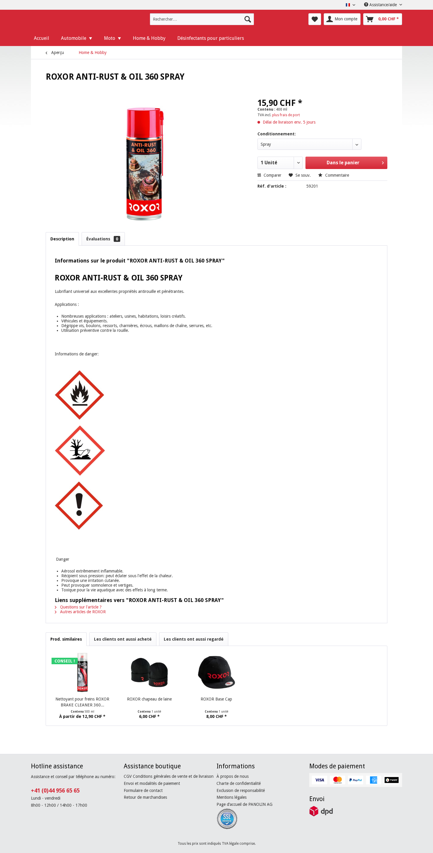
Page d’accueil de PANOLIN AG (244, 804)
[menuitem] (202, 19)
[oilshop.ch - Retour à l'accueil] (71, 20)
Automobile (73, 38)
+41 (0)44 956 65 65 (55, 790)
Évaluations (102, 239)
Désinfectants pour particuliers (210, 38)
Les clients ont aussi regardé (194, 639)
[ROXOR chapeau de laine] (149, 672)
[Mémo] (314, 19)
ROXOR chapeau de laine (149, 699)
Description (62, 239)
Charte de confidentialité (238, 783)
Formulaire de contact (143, 790)
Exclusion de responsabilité (240, 790)
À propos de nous (232, 776)
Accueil (41, 38)
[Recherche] (248, 19)
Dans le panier (343, 162)
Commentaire (336, 175)
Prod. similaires (66, 639)
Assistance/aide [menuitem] (383, 4)
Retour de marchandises (145, 797)
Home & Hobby (149, 38)
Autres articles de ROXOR (82, 611)
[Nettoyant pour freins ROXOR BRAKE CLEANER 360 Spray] (82, 672)
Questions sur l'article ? (80, 607)
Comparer (271, 175)
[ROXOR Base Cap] (216, 672)
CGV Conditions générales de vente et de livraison (169, 776)
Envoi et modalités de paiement (152, 783)
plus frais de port (286, 115)
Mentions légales (231, 797)
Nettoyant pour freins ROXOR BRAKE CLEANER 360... (82, 702)
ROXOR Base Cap (216, 699)
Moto (109, 38)
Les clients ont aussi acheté (123, 639)
